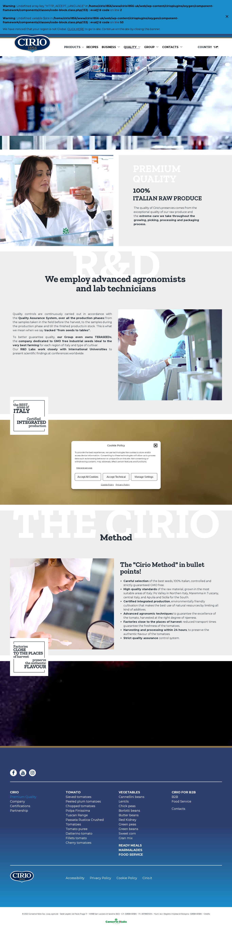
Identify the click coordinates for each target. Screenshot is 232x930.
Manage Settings (144, 476)
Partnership (19, 811)
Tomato (73, 792)
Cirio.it (147, 878)
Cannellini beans (131, 797)
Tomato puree (76, 829)
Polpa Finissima (78, 811)
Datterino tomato (79, 833)
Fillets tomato (76, 838)
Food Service (181, 801)
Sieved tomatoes (78, 797)
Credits (207, 914)
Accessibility (75, 878)
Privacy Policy (123, 484)
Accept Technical (116, 476)
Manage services (84, 467)
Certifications (20, 806)
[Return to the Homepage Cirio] (32, 47)
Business (109, 47)
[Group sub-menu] (158, 47)
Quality (130, 47)
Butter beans (129, 815)
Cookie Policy (107, 484)
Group (149, 47)
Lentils (124, 801)
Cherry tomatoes (78, 843)
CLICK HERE (75, 29)
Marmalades (130, 850)
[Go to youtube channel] (24, 772)
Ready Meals (130, 845)
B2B (175, 797)
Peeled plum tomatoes (83, 801)
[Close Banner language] (227, 16)
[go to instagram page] (34, 772)
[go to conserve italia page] (116, 920)
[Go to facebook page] (15, 772)
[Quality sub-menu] (140, 47)
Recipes (92, 47)
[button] (155, 445)
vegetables (129, 792)
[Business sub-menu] (119, 47)
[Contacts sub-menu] (182, 47)
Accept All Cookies (87, 476)
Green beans (128, 829)
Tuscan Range (77, 815)
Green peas (127, 824)
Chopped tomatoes (80, 806)
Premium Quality (23, 797)
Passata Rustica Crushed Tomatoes (85, 822)
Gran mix (126, 838)
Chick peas (127, 806)
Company (17, 801)
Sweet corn (127, 833)
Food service (131, 854)
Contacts (170, 47)
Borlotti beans (129, 811)
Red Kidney (127, 820)
